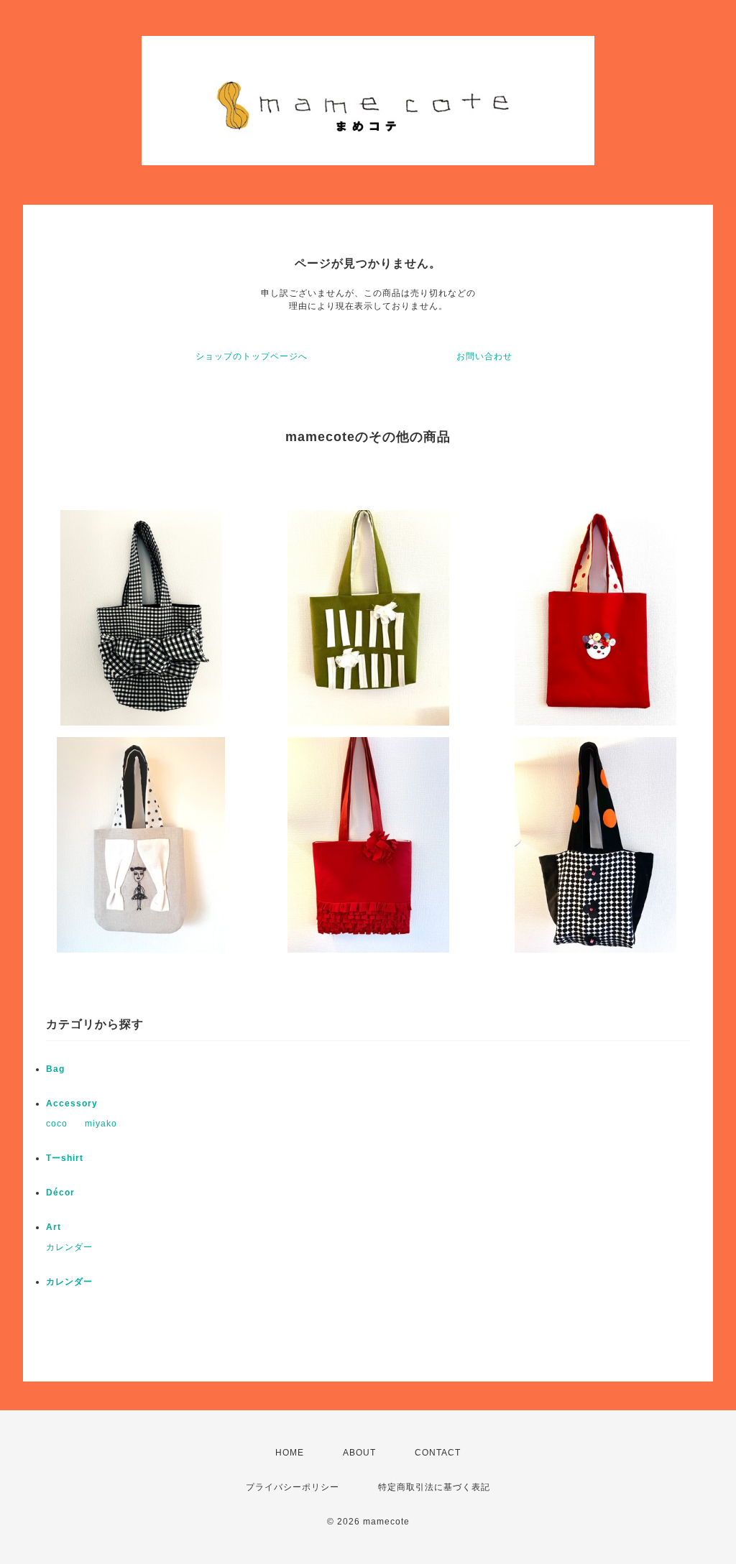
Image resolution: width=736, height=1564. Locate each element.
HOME (289, 1453)
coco (57, 1124)
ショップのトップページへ (252, 356)
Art (53, 1227)
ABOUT (359, 1453)
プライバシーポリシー (292, 1487)
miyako (101, 1124)
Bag (55, 1069)
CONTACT (438, 1453)
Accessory (72, 1103)
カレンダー (69, 1247)
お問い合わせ (484, 356)
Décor (60, 1193)
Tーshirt (64, 1158)
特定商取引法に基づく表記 (434, 1487)
